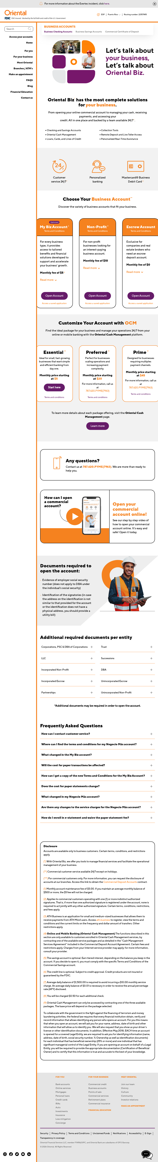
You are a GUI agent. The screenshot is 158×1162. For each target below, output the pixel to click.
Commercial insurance (99, 1103)
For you (29, 51)
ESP (103, 14)
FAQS (29, 80)
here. (107, 3)
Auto (58, 1107)
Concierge (61, 1123)
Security (44, 1133)
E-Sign (148, 1133)
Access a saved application (54, 303)
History (124, 1088)
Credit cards (61, 1099)
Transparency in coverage (52, 1138)
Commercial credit (97, 1084)
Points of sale (95, 1092)
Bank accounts (63, 1084)
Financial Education (21, 92)
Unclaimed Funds (101, 1133)
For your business (23, 56)
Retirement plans (97, 1099)
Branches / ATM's (23, 68)
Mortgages (61, 1092)
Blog (30, 86)
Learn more (98, 426)
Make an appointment (21, 74)
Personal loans (63, 1096)
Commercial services (98, 1096)
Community (127, 1096)
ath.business (103, 920)
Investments (62, 1111)
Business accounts (97, 1088)
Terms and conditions (54, 397)
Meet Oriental (25, 62)
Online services (63, 1088)
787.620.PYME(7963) (97, 390)
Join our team (128, 1084)
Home (29, 42)
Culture (125, 1092)
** (134, 120)
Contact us (27, 97)
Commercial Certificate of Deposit (122, 31)
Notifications (119, 1133)
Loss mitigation (63, 1119)
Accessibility (135, 1133)
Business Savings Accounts (89, 31)
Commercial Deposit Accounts (120, 882)
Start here (54, 387)
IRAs (58, 1103)
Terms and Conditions (54, 231)
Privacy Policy (58, 1133)
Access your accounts (21, 36)
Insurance (60, 1115)
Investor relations (129, 1099)
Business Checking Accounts (58, 31)
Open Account (54, 296)
